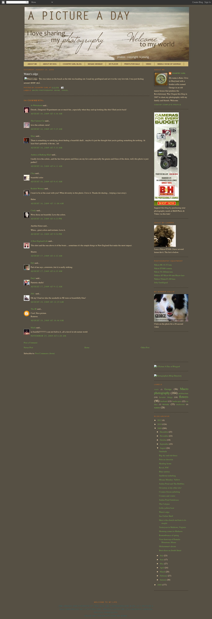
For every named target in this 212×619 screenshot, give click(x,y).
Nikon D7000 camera (163, 268)
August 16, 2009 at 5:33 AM (47, 147)
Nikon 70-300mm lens (163, 271)
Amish (156, 389)
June (162, 559)
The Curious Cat (38, 120)
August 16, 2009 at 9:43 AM (47, 181)
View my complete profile (167, 104)
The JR (34, 308)
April (162, 567)
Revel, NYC (164, 467)
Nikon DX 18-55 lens (163, 264)
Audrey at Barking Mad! (41, 154)
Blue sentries (164, 471)
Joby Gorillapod (161, 282)
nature (157, 407)
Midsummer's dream (167, 546)
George (167, 389)
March (163, 571)
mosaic (165, 404)
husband (163, 401)
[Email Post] (62, 87)
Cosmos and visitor (167, 495)
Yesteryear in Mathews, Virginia (172, 527)
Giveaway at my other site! (170, 487)
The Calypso (164, 503)
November (164, 435)
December (164, 431)
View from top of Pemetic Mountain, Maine (169, 541)
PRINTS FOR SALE (132, 64)
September (164, 443)
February (164, 575)
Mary (33, 136)
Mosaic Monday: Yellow (169, 479)
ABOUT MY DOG (50, 64)
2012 (159, 420)
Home (86, 347)
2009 (159, 428)
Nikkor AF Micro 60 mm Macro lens (169, 275)
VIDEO (148, 64)
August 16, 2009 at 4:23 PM (46, 218)
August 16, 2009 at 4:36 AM (47, 113)
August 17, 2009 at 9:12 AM (47, 286)
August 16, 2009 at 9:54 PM (46, 234)
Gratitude (163, 451)
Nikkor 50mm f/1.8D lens (164, 278)
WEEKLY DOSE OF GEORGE (169, 64)
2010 (159, 424)
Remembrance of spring (169, 535)
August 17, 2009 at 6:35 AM (47, 271)
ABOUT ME (32, 64)
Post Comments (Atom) (45, 353)
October (163, 439)
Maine (57, 90)
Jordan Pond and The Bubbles (171, 483)
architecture (183, 393)
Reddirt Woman (37, 188)
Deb (32, 262)
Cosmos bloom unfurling (169, 491)
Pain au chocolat (166, 459)
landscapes (176, 401)
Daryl (33, 278)
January (163, 579)
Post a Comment (30, 342)
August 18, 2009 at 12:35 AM (47, 301)
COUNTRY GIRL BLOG (72, 64)
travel (64, 90)
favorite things (165, 397)
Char (33, 173)
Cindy (33, 210)
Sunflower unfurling (167, 475)
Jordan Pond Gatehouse (169, 499)
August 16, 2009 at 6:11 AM (47, 166)
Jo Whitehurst (36, 105)
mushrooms (180, 404)
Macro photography (42, 90)
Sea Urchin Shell (166, 516)
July (162, 555)
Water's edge (31, 74)
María (33, 327)
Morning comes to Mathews (171, 531)
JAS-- (33, 293)
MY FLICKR (113, 64)
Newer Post (28, 347)
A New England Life (39, 241)
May (162, 563)
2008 (159, 584)
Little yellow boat (166, 508)
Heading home (165, 463)
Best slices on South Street (170, 550)
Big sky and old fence (168, 455)
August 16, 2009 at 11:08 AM (47, 203)
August (163, 448)
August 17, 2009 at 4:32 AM (47, 255)
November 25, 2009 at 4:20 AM (48, 335)
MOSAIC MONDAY (95, 64)
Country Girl (179, 73)
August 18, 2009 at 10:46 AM (47, 320)
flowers (183, 396)
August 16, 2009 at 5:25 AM (47, 129)
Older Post (145, 347)
